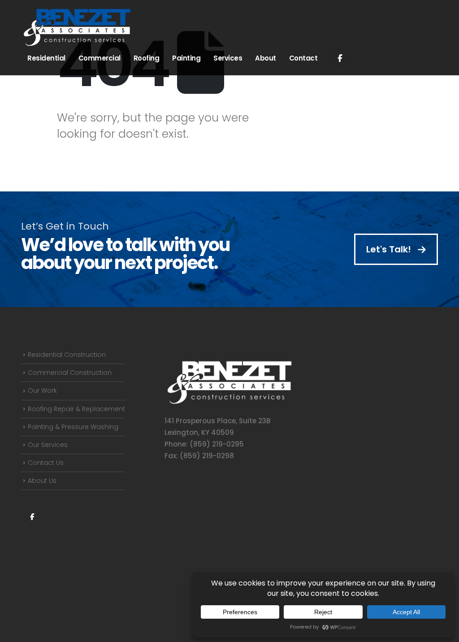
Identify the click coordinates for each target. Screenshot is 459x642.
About (265, 58)
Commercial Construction (70, 372)
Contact (303, 58)
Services (227, 58)
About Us (42, 480)
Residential (46, 58)
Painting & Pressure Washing (73, 426)
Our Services (48, 444)
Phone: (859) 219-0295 (204, 444)
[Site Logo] (77, 27)
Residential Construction (67, 354)
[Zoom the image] (229, 364)
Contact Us (46, 462)
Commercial (99, 58)
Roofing (147, 58)
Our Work (42, 390)
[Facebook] (340, 58)
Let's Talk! (389, 249)
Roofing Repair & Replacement (76, 408)
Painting (186, 58)
